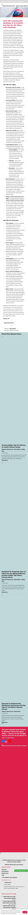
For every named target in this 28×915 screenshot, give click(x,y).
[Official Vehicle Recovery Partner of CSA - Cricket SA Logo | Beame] (14, 861)
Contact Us (8, 882)
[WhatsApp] (13, 891)
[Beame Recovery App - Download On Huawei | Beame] (9, 907)
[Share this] (9, 326)
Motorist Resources (7, 449)
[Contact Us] (3, 882)
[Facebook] (3, 741)
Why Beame (5, 871)
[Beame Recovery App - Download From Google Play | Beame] (9, 902)
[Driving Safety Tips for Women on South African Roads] (14, 389)
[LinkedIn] (16, 891)
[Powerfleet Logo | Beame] (14, 877)
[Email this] (5, 326)
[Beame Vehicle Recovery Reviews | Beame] (14, 798)
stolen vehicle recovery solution (15, 200)
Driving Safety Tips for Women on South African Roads (14, 446)
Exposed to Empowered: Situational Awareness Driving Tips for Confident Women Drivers (13, 706)
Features (4, 869)
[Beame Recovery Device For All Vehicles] (14, 855)
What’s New (5, 873)
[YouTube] (9, 741)
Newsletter (13, 328)
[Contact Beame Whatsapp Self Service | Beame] (21, 870)
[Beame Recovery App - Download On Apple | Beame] (9, 898)
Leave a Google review (8, 737)
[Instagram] (6, 741)
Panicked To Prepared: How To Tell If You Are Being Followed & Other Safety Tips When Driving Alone (14, 574)
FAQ (3, 875)
